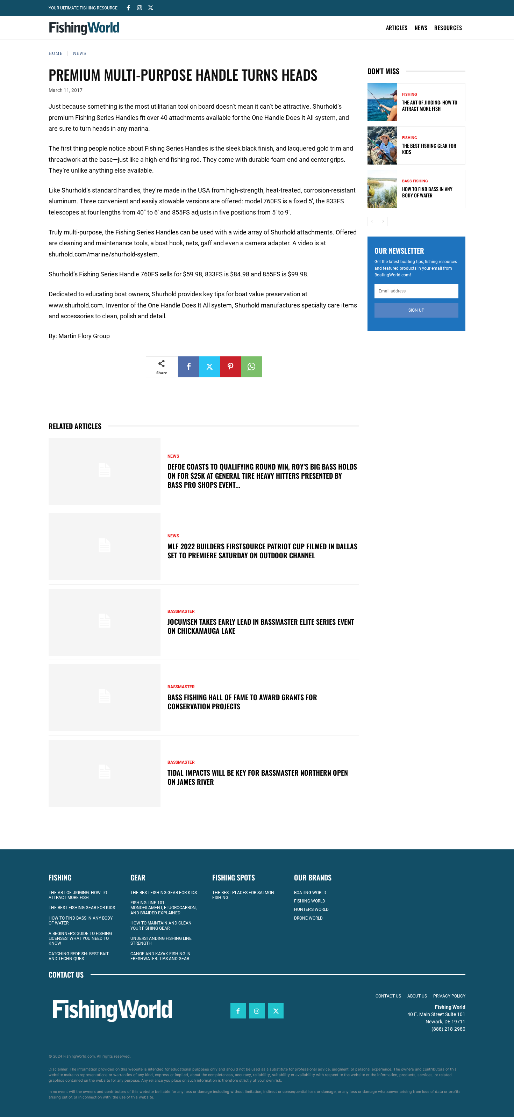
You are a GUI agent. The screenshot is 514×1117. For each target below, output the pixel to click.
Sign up (416, 310)
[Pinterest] (230, 366)
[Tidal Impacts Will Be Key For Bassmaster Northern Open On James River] (104, 773)
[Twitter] (150, 7)
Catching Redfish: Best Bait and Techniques (79, 956)
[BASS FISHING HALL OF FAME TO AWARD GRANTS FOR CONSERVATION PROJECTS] (104, 697)
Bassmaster (181, 611)
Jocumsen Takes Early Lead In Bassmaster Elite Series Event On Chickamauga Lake (260, 626)
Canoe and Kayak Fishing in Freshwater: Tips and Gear (160, 956)
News (79, 53)
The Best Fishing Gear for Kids (429, 148)
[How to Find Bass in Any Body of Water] (382, 189)
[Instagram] (139, 7)
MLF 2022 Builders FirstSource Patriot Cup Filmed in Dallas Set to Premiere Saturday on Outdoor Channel (262, 550)
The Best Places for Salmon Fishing (243, 895)
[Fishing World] (86, 28)
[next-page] (383, 221)
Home (56, 53)
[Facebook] (128, 7)
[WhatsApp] (251, 366)
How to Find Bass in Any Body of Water (427, 192)
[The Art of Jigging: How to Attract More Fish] (382, 102)
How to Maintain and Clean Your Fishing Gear (161, 925)
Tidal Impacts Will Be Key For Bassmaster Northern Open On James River (257, 777)
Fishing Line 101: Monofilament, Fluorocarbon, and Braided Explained (163, 907)
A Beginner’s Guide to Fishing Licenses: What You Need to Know (80, 938)
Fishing (409, 94)
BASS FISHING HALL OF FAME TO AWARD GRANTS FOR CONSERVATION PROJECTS (242, 701)
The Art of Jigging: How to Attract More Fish (429, 105)
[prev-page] (371, 221)
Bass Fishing (415, 181)
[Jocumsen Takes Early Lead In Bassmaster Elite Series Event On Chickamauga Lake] (104, 622)
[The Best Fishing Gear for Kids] (382, 145)
